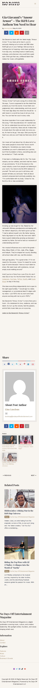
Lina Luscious (12, 409)
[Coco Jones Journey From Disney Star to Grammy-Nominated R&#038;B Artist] (9, 440)
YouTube (13, 279)
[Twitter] (17, 669)
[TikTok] (22, 669)
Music (7, 517)
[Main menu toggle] (35, 4)
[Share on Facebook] (6, 33)
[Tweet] (11, 33)
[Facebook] (19, 669)
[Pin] (22, 33)
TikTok (19, 279)
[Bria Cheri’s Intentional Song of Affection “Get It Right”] (26, 440)
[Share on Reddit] (16, 33)
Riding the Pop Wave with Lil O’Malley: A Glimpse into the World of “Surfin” (16, 565)
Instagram (5, 279)
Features (3, 651)
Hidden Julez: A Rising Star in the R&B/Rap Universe (9, 464)
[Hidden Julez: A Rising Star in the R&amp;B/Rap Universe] (9, 457)
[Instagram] (14, 669)
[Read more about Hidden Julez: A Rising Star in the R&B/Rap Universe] (19, 498)
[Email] (27, 33)
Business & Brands (6, 658)
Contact (2, 643)
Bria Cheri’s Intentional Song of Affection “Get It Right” (26, 446)
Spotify (25, 279)
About (2, 640)
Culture (2, 656)
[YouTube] (25, 669)
